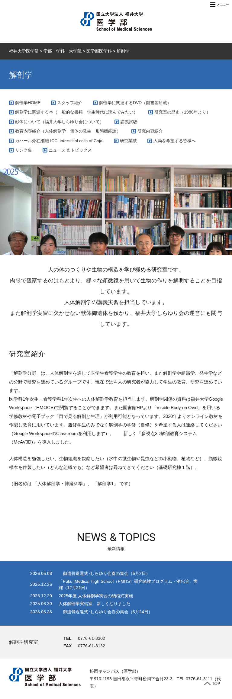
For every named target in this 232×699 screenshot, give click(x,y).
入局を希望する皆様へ (174, 140)
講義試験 (129, 121)
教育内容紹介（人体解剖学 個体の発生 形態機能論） (68, 131)
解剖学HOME (27, 102)
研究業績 (128, 140)
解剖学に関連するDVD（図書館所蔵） (135, 102)
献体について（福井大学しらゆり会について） (59, 121)
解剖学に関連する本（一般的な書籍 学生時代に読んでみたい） (76, 112)
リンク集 (23, 150)
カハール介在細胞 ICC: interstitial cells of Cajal (59, 140)
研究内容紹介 (150, 131)
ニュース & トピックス (70, 150)
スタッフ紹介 (69, 102)
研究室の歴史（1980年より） (182, 112)
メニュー (223, 4)
